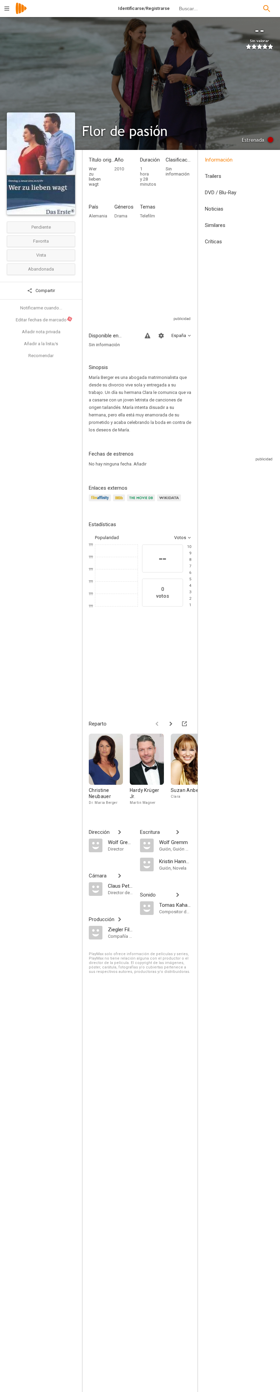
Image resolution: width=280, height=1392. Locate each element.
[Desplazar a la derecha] (171, 724)
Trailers (213, 176)
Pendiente (41, 227)
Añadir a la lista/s (41, 343)
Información (219, 160)
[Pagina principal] (21, 12)
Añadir (140, 463)
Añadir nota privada (41, 331)
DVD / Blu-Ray (220, 192)
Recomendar (41, 355)
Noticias (214, 209)
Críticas (213, 242)
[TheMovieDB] (142, 501)
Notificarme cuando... (41, 307)
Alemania (98, 215)
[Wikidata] (170, 501)
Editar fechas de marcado (44, 319)
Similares (215, 225)
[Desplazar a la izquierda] (157, 724)
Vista (41, 255)
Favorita (41, 241)
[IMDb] (120, 501)
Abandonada (41, 269)
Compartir (44, 290)
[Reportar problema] (147, 335)
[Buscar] (267, 8)
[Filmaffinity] (101, 501)
